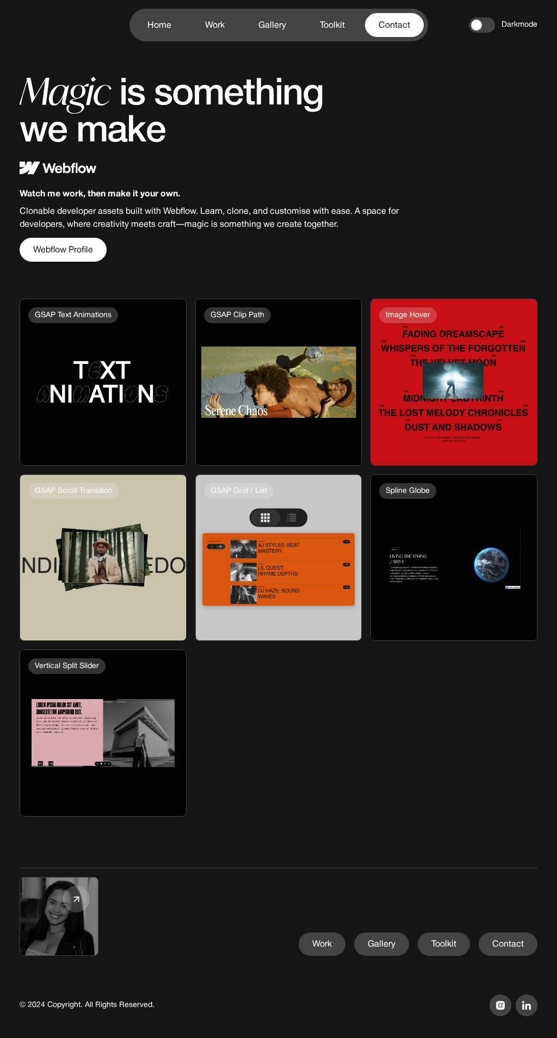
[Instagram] (500, 1005)
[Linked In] (526, 1005)
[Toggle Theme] (482, 25)
